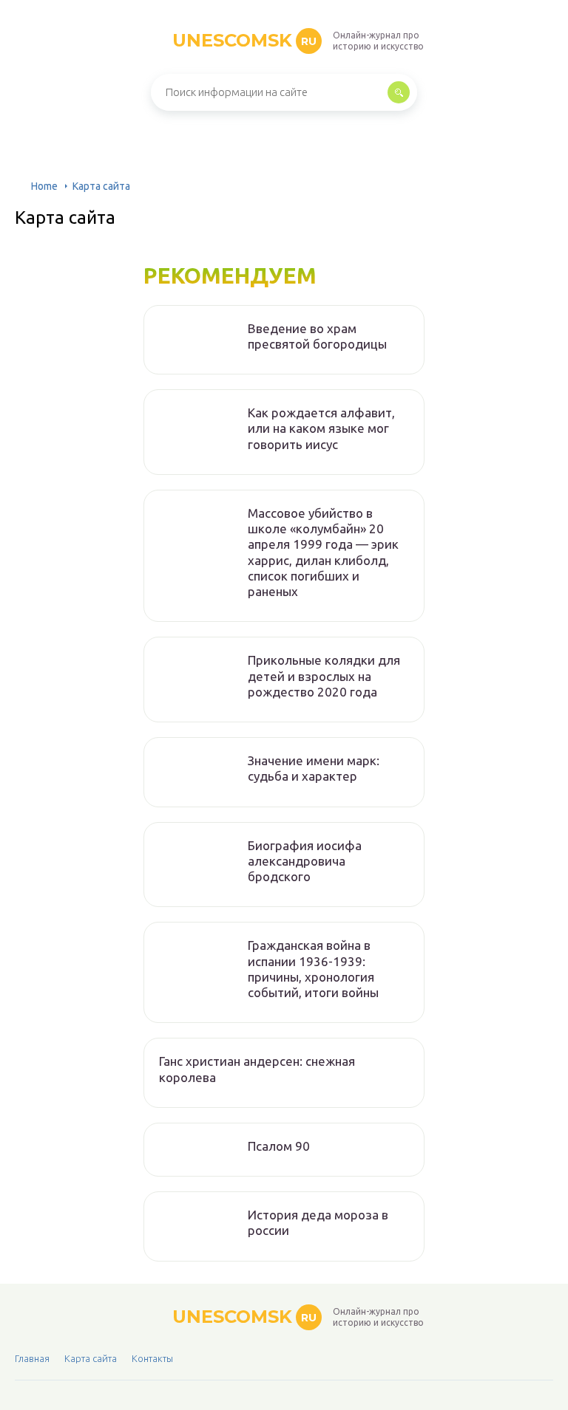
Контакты (152, 1358)
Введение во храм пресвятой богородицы (317, 336)
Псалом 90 (279, 1146)
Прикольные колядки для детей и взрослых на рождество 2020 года (324, 676)
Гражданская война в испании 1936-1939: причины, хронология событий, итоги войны (313, 968)
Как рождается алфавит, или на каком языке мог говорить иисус (321, 428)
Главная (32, 1358)
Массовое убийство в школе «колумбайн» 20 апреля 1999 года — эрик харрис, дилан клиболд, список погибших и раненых (323, 552)
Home (44, 186)
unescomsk (244, 40)
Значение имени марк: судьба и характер (313, 768)
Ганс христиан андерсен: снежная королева (257, 1069)
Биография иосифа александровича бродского (305, 861)
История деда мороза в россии (318, 1222)
